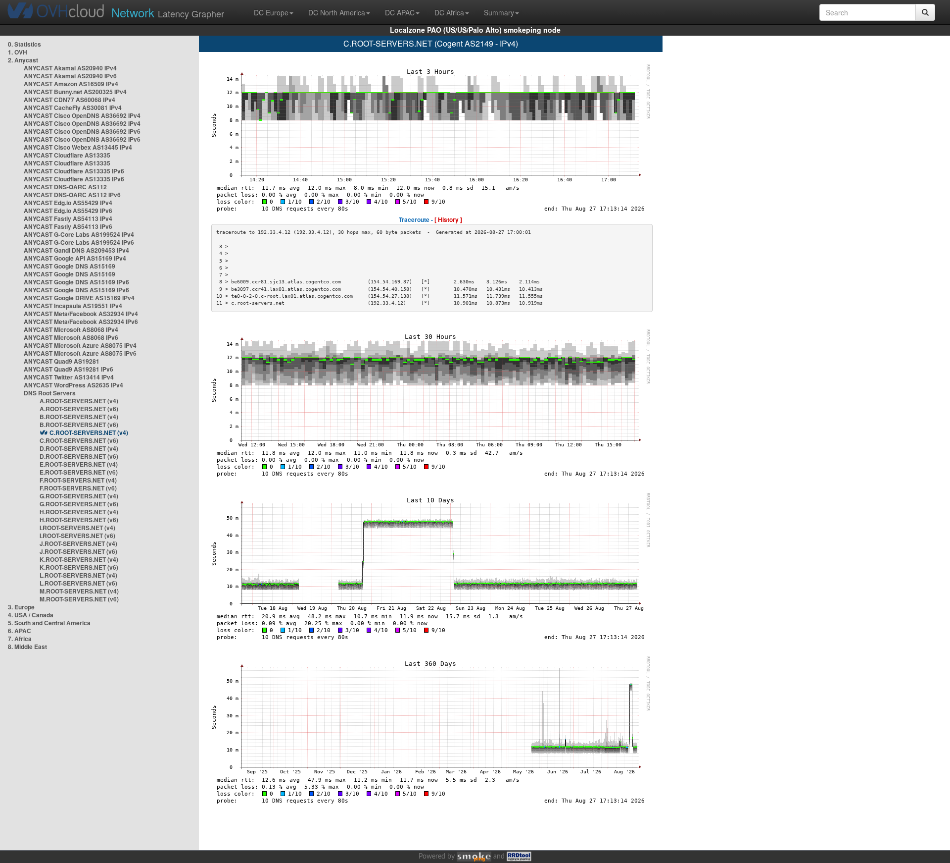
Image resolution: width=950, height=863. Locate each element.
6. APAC (19, 630)
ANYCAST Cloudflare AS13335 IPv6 (74, 170)
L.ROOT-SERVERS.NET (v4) (78, 575)
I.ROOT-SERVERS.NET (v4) (77, 527)
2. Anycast (23, 59)
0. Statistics (24, 44)
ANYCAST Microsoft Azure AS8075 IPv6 (80, 353)
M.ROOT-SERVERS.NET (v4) (79, 591)
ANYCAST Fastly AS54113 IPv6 (68, 226)
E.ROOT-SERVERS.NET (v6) (79, 472)
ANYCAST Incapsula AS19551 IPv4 (73, 305)
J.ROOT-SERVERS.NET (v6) (78, 551)
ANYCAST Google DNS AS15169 (69, 266)
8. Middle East (27, 646)
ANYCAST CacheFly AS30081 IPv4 (73, 107)
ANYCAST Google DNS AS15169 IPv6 (76, 281)
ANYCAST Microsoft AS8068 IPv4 (71, 329)
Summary (499, 12)
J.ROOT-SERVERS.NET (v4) (78, 543)
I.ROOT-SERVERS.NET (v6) (77, 535)
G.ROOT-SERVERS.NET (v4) (79, 495)
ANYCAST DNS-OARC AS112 (65, 186)
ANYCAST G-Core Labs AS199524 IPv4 (79, 234)
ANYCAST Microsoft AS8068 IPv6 (71, 337)
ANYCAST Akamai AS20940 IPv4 (70, 67)
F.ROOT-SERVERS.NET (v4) (78, 480)
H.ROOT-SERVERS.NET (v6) (79, 519)
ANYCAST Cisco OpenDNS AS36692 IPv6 (82, 131)
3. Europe (21, 606)
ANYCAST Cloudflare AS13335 (67, 155)
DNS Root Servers (50, 392)
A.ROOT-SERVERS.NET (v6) (79, 408)
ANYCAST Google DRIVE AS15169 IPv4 (79, 297)
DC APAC (400, 12)
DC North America (336, 12)
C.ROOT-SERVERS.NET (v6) (79, 440)
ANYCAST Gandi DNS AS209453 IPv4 (76, 250)
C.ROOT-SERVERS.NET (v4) (88, 432)
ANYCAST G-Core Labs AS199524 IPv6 (79, 242)
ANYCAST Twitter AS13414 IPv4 (69, 377)
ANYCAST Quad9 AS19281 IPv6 (68, 369)
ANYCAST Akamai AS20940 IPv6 (70, 75)
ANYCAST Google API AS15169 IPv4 (75, 258)
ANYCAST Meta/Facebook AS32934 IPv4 (81, 313)
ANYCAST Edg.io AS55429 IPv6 (68, 210)
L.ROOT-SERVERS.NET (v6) (78, 583)
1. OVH (17, 52)
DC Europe (271, 12)
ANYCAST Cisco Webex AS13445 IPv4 (78, 147)
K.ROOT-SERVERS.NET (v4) (79, 559)
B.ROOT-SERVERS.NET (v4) (79, 416)
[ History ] (448, 219)
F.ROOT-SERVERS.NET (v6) (78, 488)
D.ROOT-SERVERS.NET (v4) (79, 448)
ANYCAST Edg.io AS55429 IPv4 (68, 202)
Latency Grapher (167, 12)
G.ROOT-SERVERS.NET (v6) (79, 503)
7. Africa (20, 638)
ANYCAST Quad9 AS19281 (61, 361)
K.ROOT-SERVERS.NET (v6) (79, 567)
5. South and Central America (49, 622)
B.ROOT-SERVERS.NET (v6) (79, 424)
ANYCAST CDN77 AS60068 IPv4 (69, 99)
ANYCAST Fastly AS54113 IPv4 (68, 218)
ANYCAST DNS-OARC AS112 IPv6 (72, 194)
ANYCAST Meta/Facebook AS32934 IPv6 (81, 321)
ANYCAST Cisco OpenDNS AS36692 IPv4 (82, 115)
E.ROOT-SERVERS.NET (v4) (79, 464)
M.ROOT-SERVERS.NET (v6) (79, 598)
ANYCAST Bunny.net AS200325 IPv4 (75, 91)
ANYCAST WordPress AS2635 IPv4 (73, 384)
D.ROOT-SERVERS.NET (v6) (79, 456)
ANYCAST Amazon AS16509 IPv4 (71, 83)
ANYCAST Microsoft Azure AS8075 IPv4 (80, 345)
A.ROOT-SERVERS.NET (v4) (79, 400)
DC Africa (449, 12)
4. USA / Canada (30, 614)
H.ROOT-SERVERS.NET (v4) (79, 511)
